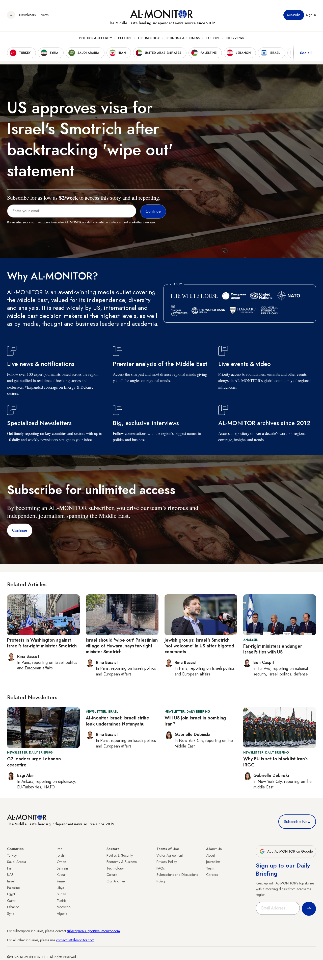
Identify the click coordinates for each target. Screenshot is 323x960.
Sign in (311, 15)
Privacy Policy (166, 861)
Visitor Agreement (169, 855)
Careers (212, 874)
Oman (61, 861)
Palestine (13, 887)
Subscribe (293, 15)
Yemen (61, 881)
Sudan (61, 894)
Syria (10, 913)
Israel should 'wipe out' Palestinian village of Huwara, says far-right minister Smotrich (122, 646)
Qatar (11, 900)
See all (306, 52)
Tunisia (62, 900)
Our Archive (115, 881)
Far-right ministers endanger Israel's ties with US (272, 649)
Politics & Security (95, 38)
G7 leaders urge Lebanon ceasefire (34, 762)
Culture (124, 38)
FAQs (160, 868)
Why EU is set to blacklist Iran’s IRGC (275, 762)
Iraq (60, 848)
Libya (60, 887)
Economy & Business (183, 38)
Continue (19, 530)
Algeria (62, 913)
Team (210, 868)
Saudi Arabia (16, 861)
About (210, 855)
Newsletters (27, 14)
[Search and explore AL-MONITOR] (11, 15)
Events (44, 14)
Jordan (61, 855)
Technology (148, 38)
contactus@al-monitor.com (75, 940)
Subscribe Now (297, 822)
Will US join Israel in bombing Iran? (195, 721)
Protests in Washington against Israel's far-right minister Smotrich (42, 643)
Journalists (213, 861)
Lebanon (13, 906)
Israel (11, 881)
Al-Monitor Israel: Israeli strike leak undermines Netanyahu (117, 721)
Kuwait (61, 874)
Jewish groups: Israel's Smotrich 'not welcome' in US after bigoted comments (199, 646)
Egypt (11, 894)
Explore (213, 38)
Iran (10, 868)
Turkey (12, 855)
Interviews (235, 38)
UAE (10, 874)
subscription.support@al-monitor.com (93, 930)
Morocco (63, 906)
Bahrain (62, 868)
